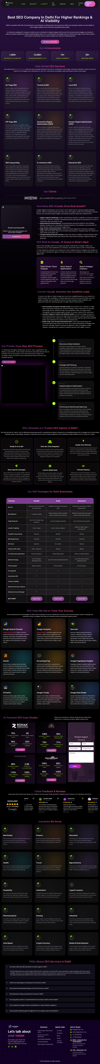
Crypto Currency (43, 943)
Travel (39, 863)
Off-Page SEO (11, 122)
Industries (62, 4)
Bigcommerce (75, 863)
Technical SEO (43, 85)
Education (73, 835)
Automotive (41, 890)
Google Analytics (41, 632)
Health (6, 863)
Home (23, 4)
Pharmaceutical (9, 916)
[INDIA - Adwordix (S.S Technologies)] (71, 1040)
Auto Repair (8, 943)
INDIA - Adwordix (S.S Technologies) (79, 1040)
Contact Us (80, 4)
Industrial (73, 916)
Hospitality (7, 890)
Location (44, 4)
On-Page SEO (11, 85)
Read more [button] (29, 812)
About (72, 4)
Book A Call (89, 4)
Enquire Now (36, 598)
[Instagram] (12, 1047)
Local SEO (73, 85)
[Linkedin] (15, 1047)
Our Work (53, 4)
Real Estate (7, 835)
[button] (97, 805)
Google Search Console (9, 632)
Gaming (39, 916)
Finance (39, 835)
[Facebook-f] (9, 1047)
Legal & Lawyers (76, 890)
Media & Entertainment (78, 943)
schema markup (85, 276)
